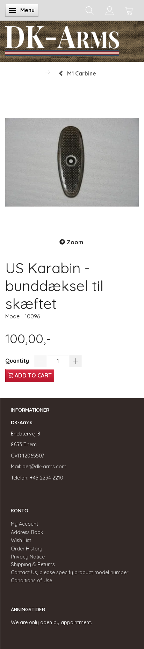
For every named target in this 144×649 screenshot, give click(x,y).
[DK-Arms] (62, 39)
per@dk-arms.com (44, 466)
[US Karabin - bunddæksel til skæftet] (72, 162)
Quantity (17, 360)
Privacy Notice (28, 557)
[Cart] (129, 10)
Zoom (75, 242)
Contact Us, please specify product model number (69, 572)
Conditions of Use (31, 580)
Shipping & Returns (33, 564)
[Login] (109, 10)
